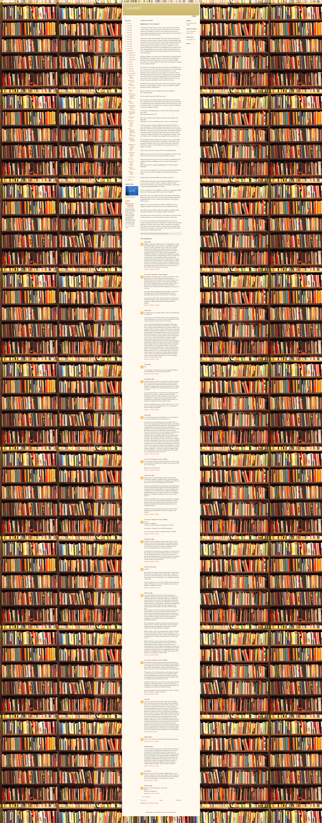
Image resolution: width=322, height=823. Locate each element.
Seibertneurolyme (148, 567)
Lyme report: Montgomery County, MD (154, 274)
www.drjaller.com (191, 39)
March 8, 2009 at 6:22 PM (150, 731)
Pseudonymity (147, 379)
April (130, 69)
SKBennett (147, 593)
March (130, 71)
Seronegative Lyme (131, 117)
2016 (128, 35)
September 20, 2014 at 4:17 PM (151, 793)
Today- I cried (131, 88)
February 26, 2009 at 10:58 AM (151, 269)
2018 (128, 30)
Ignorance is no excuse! (131, 81)
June (130, 64)
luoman (163, 812)
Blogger (174, 812)
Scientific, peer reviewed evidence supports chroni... (131, 147)
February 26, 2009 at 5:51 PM (151, 374)
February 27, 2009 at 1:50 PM (151, 514)
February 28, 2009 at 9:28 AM (151, 561)
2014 (128, 39)
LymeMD (133, 8)
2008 (128, 180)
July (130, 62)
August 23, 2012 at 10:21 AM (151, 766)
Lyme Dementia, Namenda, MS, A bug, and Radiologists (131, 132)
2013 (128, 41)
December (131, 53)
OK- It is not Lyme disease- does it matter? (131, 123)
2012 (128, 44)
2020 (128, 25)
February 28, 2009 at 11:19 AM (151, 587)
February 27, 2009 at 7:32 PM (151, 534)
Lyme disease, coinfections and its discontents (131, 107)
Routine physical (130, 102)
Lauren (146, 364)
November (131, 55)
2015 (128, 37)
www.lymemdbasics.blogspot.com (191, 32)
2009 (128, 51)
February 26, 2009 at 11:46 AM (151, 305)
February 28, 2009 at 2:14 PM (151, 655)
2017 (128, 32)
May (130, 66)
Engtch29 (146, 737)
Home (161, 800)
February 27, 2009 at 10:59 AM (151, 470)
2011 (128, 46)
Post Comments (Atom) (152, 803)
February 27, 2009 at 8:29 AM (151, 409)
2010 (128, 48)
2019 (128, 28)
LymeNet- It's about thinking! (131, 76)
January (131, 177)
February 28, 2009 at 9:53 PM (151, 694)
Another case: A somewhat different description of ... (131, 96)
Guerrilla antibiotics (131, 84)
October (131, 57)
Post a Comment (146, 797)
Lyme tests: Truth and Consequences (131, 140)
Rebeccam (146, 785)
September (131, 59)
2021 (128, 23)
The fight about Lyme (131, 168)
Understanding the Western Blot (131, 113)
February (131, 73)
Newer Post (143, 800)
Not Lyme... (131, 159)
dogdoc (146, 242)
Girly (145, 699)
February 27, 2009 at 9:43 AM (151, 454)
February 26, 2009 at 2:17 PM (151, 359)
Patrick (146, 771)
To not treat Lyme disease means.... (131, 163)
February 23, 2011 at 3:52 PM (151, 741)
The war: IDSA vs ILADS (131, 172)
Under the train (130, 90)
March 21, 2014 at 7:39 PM (150, 780)
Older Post (178, 800)
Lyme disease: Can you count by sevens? (131, 154)
